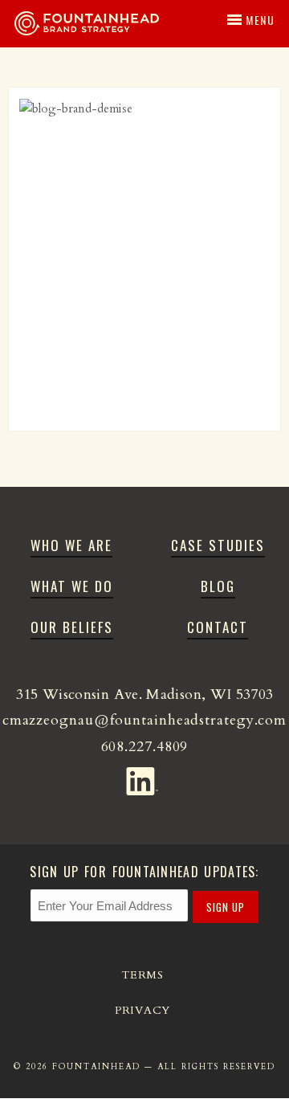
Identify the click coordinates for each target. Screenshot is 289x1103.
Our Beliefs (72, 627)
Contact (217, 627)
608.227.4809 (145, 747)
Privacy (142, 1010)
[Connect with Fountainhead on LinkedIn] (145, 777)
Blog (218, 586)
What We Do (72, 586)
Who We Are (71, 545)
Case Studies (218, 545)
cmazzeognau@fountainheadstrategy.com (144, 720)
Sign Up (225, 907)
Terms (142, 974)
